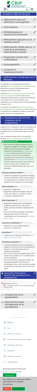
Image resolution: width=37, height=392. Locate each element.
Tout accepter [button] (18, 389)
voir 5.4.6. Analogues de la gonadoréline (20, 86)
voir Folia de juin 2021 (22, 159)
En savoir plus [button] (8, 384)
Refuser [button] (6, 389)
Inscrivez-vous (10, 375)
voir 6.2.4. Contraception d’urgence (18, 138)
